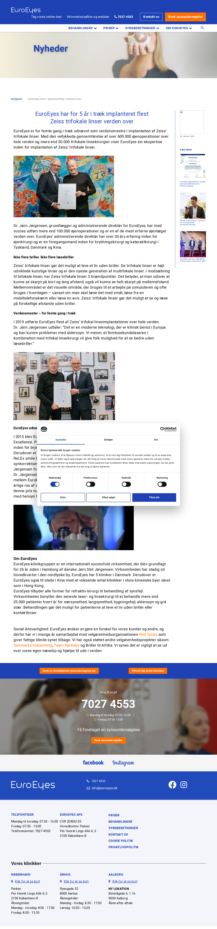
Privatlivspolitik (123, 847)
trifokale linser (73, 99)
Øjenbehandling (56, 99)
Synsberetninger (140, 28)
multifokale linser (37, 99)
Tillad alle (154, 497)
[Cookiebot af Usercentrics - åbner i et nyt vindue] (162, 429)
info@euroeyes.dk (104, 788)
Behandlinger (80, 28)
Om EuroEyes (177, 28)
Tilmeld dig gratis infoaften (148, 670)
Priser (109, 28)
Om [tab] (156, 439)
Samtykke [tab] (60, 439)
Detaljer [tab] (108, 439)
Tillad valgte (108, 497)
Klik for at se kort (27, 881)
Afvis (63, 497)
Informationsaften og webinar (88, 17)
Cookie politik (120, 841)
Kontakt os (151, 17)
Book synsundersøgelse (185, 17)
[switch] (90, 484)
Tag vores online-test (46, 17)
